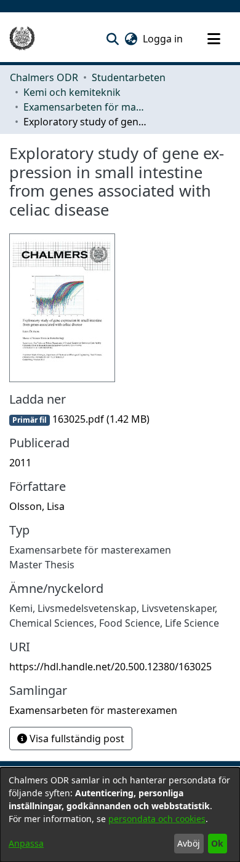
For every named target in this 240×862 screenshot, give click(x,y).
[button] (112, 38)
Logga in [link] (163, 38)
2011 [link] (20, 462)
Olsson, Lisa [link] (37, 506)
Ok (217, 843)
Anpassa (26, 843)
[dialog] (120, 814)
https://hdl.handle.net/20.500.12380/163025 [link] (110, 666)
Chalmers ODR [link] (44, 77)
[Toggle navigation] (213, 38)
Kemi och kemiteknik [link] (72, 92)
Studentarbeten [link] (129, 77)
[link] (79, 419)
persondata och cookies (157, 819)
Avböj (188, 843)
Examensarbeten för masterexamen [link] (84, 107)
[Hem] (22, 38)
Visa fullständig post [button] (75, 738)
